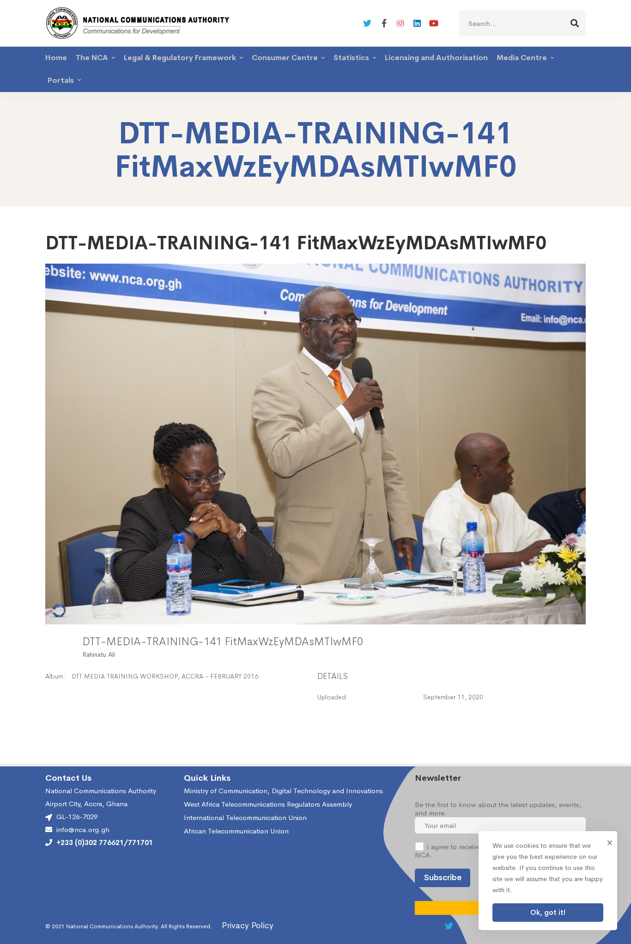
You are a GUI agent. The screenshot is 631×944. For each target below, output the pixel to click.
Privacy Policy (247, 925)
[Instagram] (400, 23)
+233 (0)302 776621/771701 (104, 843)
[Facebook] (383, 23)
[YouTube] (433, 23)
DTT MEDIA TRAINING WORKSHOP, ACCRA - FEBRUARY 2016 (165, 676)
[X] (367, 23)
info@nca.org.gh (82, 830)
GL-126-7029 (76, 816)
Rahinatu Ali (98, 654)
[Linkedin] (417, 23)
